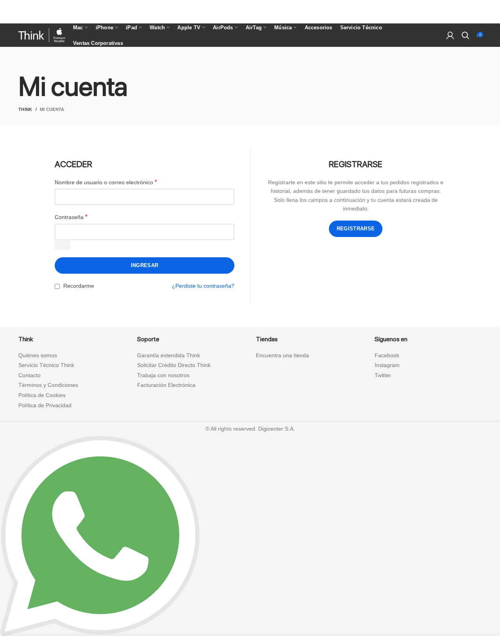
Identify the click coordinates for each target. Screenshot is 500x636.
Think (25, 109)
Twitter (383, 375)
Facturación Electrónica (166, 385)
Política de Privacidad (44, 405)
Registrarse (356, 229)
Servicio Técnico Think (46, 365)
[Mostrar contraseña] (62, 244)
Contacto (29, 375)
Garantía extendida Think (168, 355)
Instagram (387, 365)
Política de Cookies (42, 395)
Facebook (387, 355)
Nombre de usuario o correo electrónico (106, 182)
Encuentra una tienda (282, 355)
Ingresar (144, 265)
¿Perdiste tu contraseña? (203, 286)
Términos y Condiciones (48, 385)
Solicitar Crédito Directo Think (174, 365)
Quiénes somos (37, 355)
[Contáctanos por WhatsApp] (100, 536)
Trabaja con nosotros (163, 375)
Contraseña (71, 217)
